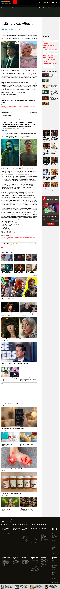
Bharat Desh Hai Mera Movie (6, 540)
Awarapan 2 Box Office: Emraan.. (48, 57)
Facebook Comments (6, 115)
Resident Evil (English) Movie (6, 541)
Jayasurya (45, 59)
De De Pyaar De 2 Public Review (25, 544)
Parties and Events (15, 560)
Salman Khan (43, 537)
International (3, 106)
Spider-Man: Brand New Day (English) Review (16, 540)
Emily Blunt (26, 104)
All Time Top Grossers (54, 535)
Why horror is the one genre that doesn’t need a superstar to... (46, 165)
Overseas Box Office (54, 537)
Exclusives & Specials (25, 564)
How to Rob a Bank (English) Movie (48, 45)
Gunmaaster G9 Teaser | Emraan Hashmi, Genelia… (35, 568)
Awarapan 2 (11, 237)
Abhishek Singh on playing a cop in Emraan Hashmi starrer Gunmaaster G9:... (54, 151)
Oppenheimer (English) (22, 106)
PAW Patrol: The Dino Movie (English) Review (16, 532)
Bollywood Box (54, 529)
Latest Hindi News (44, 559)
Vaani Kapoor (43, 535)
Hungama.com (43, 562)
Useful (43, 557)
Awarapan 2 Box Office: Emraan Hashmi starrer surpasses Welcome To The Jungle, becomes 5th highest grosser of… (54, 81)
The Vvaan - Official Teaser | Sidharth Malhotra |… (35, 564)
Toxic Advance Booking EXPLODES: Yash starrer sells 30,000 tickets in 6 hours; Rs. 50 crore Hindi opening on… (54, 98)
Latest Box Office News (5, 562)
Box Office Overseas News (6, 565)
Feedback (19, 582)
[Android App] (55, 582)
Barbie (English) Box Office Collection (15, 100)
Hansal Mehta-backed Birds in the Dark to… (31, 262)
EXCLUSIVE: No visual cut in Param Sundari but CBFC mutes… (50, 213)
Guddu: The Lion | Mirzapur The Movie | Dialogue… (35, 570)
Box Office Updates (5, 563)
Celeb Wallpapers (15, 562)
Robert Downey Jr (30, 106)
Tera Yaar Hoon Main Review (16, 542)
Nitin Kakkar (27, 237)
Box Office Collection (54, 531)
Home (3, 582)
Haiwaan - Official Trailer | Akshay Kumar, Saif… (34, 566)
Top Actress (54, 543)
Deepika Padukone (44, 533)
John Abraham (43, 538)
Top (43, 528)
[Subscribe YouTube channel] (49, 2)
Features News (54, 53)
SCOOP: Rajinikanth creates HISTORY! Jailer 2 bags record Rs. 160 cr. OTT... (46, 139)
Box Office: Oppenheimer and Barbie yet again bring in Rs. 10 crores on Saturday (23, 7)
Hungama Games (43, 564)
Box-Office (9, 104)
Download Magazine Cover (53, 572)
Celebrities (8, 521)
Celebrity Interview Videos (26, 561)
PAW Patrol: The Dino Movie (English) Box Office (50, 50)
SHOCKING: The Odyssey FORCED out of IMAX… (6, 262)
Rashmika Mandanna (51, 59)
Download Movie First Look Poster (54, 570)
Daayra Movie (4, 542)
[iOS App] (57, 582)
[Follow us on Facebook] (42, 2)
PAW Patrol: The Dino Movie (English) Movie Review (50, 41)
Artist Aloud (43, 563)
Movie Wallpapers (15, 565)
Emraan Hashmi (22, 237)
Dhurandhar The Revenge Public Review (25, 540)
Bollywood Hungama (4, 7)
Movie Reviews (43, 566)
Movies (2, 521)
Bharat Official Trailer (44, 568)
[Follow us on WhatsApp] (45, 2)
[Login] (57, 2)
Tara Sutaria (43, 540)
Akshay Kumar (6, 237)
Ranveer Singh (43, 532)
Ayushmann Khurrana (44, 539)
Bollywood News (5, 560)
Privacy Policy (13, 582)
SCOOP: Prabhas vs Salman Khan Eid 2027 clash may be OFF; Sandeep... (54, 138)
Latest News (51, 128)
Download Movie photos (54, 565)
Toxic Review (15, 531)
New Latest (24, 558)
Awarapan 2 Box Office (34, 539)
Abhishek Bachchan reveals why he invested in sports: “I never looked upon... (46, 177)
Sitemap (42, 565)
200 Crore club (53, 540)
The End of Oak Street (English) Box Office (34, 542)
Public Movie (24, 529)
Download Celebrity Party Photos (54, 567)
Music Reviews (43, 567)
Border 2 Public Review (25, 543)
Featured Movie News (5, 561)
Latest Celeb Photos (16, 561)
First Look (14, 564)
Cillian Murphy (21, 104)
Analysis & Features (54, 533)
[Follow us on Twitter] (47, 2)
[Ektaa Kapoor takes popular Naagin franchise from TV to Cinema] (54, 184)
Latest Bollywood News (47, 53)
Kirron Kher (51, 65)
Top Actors (54, 542)
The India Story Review (16, 543)
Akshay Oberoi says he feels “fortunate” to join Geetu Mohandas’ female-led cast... (54, 165)
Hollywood (30, 104)
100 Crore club (53, 539)
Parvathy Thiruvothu (46, 61)
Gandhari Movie (45, 43)
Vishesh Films (4, 238)
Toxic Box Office (45, 47)
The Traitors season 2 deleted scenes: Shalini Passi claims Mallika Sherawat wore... (46, 152)
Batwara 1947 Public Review (25, 531)
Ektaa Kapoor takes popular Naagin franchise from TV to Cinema (54, 189)
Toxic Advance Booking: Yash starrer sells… (18, 262)
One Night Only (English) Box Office (35, 532)
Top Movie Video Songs (25, 560)
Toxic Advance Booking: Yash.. (48, 55)
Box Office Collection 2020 (54, 553)
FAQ (37, 582)
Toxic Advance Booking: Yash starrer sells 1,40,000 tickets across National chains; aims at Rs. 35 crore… (54, 75)
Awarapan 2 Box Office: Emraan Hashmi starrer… (6, 272)
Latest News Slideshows (6, 566)
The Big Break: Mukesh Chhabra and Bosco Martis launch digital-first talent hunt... (46, 190)
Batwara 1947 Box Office (34, 540)
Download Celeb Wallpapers (54, 563)
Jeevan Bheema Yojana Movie (6, 536)
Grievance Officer (31, 582)
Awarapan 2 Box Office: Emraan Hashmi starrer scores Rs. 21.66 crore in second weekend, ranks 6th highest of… (53, 92)
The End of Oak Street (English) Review (16, 535)
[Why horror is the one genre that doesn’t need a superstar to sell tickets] (46, 159)
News (9, 7)
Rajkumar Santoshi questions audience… (30, 272)
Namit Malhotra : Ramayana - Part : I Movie (50, 63)
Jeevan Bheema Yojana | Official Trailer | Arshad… (34, 561)
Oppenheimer (15, 106)
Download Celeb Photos (54, 561)
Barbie (5, 104)
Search (50, 223)
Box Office (35, 528)
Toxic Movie (4, 531)
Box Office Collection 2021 (54, 550)
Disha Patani (16, 237)
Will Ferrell (6, 107)
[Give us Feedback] (53, 2)
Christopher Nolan (14, 104)
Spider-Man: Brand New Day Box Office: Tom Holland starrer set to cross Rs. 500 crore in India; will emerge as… (53, 104)
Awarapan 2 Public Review (24, 533)
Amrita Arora (45, 65)
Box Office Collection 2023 (54, 545)
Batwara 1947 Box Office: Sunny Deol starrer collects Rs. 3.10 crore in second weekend (53, 87)
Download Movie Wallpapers (54, 578)
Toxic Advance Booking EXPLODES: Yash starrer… (19, 272)
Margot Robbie (9, 106)
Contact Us (25, 582)
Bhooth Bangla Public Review (25, 538)
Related (45, 128)
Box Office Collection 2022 (54, 547)
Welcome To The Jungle (11, 238)
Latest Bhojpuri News (44, 560)
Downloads (54, 558)
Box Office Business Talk (6, 564)
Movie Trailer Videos (25, 562)
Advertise (7, 582)
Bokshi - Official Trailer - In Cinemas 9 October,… (35, 562)
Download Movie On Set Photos (54, 575)
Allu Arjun (42, 534)
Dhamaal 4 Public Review (25, 534)
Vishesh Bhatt (32, 237)
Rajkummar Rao (43, 541)
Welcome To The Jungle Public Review (25, 536)
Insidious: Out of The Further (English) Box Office (35, 536)
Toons (14, 566)
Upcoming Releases (5, 567)
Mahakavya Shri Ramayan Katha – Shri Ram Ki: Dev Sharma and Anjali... (54, 177)
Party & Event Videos (25, 563)
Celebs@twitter (43, 561)
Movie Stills (14, 563)
